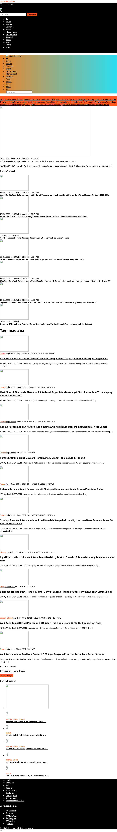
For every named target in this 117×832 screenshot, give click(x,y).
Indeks (8, 780)
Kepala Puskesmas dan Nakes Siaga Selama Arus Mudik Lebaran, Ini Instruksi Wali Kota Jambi (43, 216)
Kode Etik (10, 782)
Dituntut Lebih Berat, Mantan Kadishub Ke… (27, 749)
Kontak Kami (11, 798)
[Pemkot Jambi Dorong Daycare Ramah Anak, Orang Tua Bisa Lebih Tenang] (14, 233)
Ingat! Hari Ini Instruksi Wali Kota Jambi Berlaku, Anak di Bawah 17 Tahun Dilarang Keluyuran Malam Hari (48, 302)
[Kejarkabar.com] (8, 9)
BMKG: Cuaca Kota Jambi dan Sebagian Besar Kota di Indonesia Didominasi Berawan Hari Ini (70, 104)
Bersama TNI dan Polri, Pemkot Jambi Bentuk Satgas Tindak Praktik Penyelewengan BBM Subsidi (46, 324)
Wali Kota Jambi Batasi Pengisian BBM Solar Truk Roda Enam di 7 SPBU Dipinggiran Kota (50, 623)
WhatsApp (12, 816)
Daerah (3, 353)
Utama (2, 552)
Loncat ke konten (7, 1)
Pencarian (32, 14)
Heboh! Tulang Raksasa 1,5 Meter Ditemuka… (27, 776)
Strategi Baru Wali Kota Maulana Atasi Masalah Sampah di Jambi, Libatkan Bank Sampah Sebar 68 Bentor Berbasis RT (55, 281)
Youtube (11, 821)
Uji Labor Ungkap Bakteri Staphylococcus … (26, 762)
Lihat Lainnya (6, 676)
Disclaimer (10, 793)
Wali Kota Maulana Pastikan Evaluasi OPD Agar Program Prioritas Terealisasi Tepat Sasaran (52, 654)
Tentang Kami (11, 795)
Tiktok (10, 823)
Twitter (11, 813)
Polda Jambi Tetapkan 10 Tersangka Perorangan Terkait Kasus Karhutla (86, 99)
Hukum (15, 719)
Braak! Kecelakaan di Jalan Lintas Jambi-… (26, 721)
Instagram (12, 818)
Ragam (3, 484)
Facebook (12, 810)
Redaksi (9, 788)
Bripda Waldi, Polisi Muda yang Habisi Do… (26, 735)
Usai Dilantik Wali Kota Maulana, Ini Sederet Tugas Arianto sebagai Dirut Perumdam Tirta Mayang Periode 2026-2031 (54, 195)
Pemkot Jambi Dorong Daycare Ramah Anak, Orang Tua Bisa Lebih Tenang (34, 238)
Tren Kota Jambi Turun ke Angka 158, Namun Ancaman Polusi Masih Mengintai (32, 102)
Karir (8, 785)
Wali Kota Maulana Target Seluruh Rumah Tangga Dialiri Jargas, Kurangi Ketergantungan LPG (38, 161)
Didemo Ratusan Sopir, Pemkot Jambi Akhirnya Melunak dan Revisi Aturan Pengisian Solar (42, 259)
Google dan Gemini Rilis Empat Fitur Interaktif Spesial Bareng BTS (27, 99)
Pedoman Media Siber (15, 800)
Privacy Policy (12, 790)
